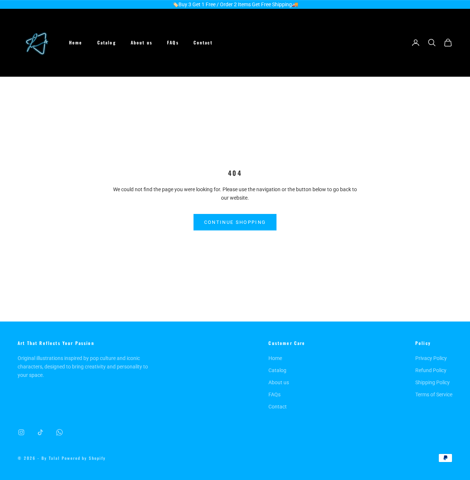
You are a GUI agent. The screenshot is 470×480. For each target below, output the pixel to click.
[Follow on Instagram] (21, 432)
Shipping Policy (432, 382)
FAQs (173, 42)
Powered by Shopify (84, 458)
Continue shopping (235, 222)
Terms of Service (433, 394)
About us (141, 42)
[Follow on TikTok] (40, 432)
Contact (203, 42)
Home (76, 42)
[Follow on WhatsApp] (59, 432)
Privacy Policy (431, 358)
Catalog (106, 42)
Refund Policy (430, 370)
